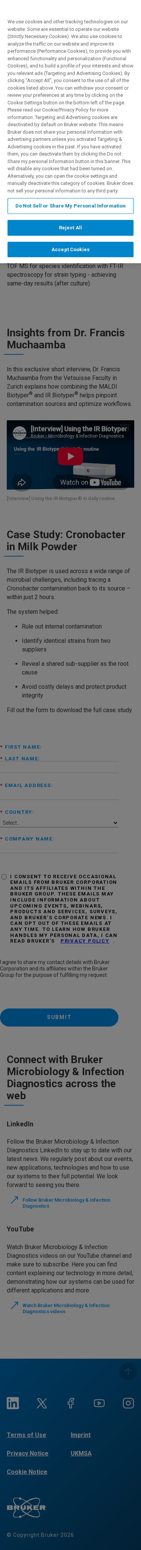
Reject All (70, 227)
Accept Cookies (70, 249)
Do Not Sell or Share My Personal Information (70, 206)
